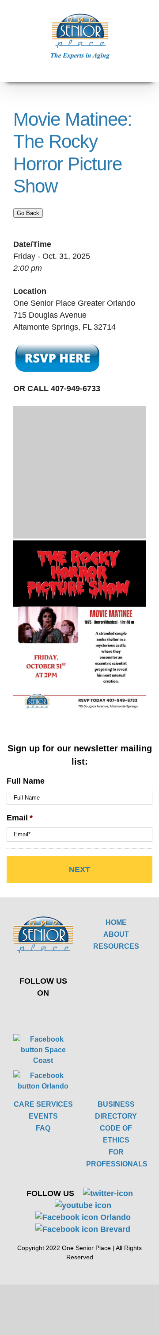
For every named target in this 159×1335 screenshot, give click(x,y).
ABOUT (116, 934)
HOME (116, 922)
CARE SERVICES (43, 1104)
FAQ (43, 1128)
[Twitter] (37, 1012)
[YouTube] (57, 1012)
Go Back (28, 213)
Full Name (26, 781)
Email (20, 817)
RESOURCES (116, 946)
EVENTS (43, 1116)
